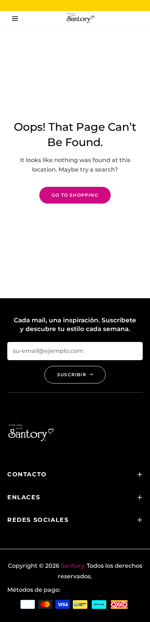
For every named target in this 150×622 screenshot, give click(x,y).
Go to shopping (75, 195)
